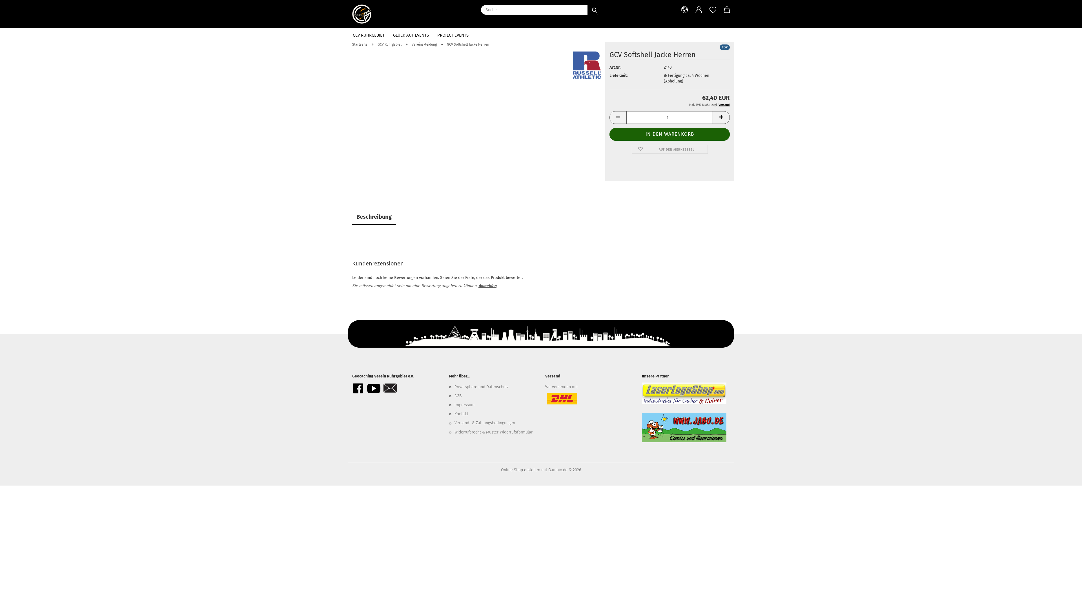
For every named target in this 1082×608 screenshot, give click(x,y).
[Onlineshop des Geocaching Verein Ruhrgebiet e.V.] (364, 14)
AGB (458, 396)
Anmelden (487, 285)
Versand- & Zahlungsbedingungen (484, 423)
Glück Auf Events (411, 35)
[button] (685, 10)
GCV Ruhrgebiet (369, 35)
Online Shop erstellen (520, 470)
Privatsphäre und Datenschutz (481, 387)
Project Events (453, 35)
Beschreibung (374, 216)
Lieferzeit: (618, 75)
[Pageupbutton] (1066, 599)
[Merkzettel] (713, 10)
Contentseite (690, 35)
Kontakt (721, 35)
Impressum (464, 405)
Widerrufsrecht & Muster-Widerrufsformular (493, 432)
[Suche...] (594, 10)
